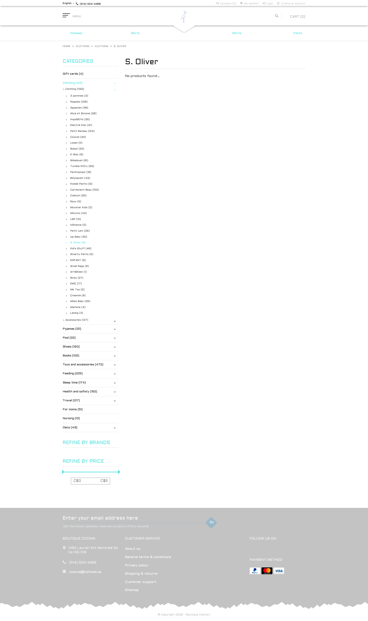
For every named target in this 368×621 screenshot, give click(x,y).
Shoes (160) (71, 346)
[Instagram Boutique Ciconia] (260, 549)
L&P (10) (75, 219)
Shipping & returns (141, 573)
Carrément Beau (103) (84, 190)
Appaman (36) (79, 108)
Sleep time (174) (74, 382)
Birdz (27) (76, 278)
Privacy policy (136, 565)
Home (66, 46)
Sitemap (132, 590)
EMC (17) (76, 283)
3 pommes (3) (79, 96)
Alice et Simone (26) (83, 113)
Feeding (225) (73, 373)
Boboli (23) (77, 149)
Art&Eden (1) (78, 272)
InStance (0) (78, 225)
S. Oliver (120, 46)
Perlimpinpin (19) (80, 172)
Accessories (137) (76, 320)
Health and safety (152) (80, 391)
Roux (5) (75, 201)
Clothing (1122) (74, 89)
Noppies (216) (79, 102)
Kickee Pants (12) (81, 184)
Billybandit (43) (80, 178)
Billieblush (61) (79, 160)
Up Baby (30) (78, 237)
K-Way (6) (76, 154)
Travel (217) (71, 400)
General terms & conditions (148, 557)
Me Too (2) (77, 289)
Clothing (82, 46)
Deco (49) (70, 427)
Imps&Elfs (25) (80, 119)
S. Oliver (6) (78, 242)
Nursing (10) (71, 418)
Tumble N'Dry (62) (82, 166)
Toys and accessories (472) (83, 364)
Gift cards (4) (73, 74)
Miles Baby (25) (80, 301)
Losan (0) (76, 143)
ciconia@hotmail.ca (85, 572)
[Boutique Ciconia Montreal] (184, 16)
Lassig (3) (76, 313)
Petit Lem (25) (80, 231)
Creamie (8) (78, 295)
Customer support (140, 582)
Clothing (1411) (72, 83)
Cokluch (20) (78, 195)
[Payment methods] (255, 570)
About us (132, 548)
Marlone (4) (77, 307)
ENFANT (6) (78, 260)
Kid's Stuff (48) (80, 248)
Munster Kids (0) (81, 207)
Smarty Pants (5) (81, 254)
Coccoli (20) (78, 137)
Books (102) (71, 355)
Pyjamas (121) (72, 329)
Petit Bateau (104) (82, 131)
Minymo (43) (78, 213)
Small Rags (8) (79, 266)
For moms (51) (73, 409)
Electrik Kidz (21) (81, 125)
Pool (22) (69, 337)
